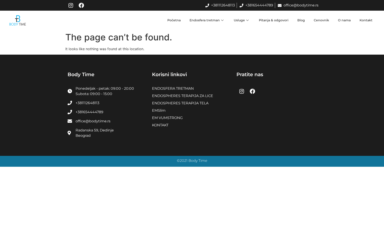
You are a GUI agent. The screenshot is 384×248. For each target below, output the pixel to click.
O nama (344, 20)
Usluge (239, 20)
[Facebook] (81, 5)
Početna (174, 20)
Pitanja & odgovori (273, 20)
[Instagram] (70, 5)
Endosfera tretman (205, 20)
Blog (301, 20)
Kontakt (366, 20)
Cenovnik (321, 20)
